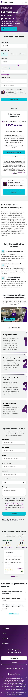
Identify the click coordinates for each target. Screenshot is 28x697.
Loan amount (5, 42)
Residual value (5, 77)
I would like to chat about (10, 479)
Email (4, 455)
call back (20, 172)
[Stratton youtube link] (22, 668)
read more (20, 568)
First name (5, 439)
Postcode (5, 471)
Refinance (22, 54)
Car (5, 482)
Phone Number (6, 463)
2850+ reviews (9, 547)
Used (12, 54)
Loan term (4, 58)
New (4, 54)
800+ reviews (23, 547)
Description (5, 487)
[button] (26, 562)
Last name (5, 447)
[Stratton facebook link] (16, 668)
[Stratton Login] (23, 2)
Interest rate (5, 68)
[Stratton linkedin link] (19, 668)
